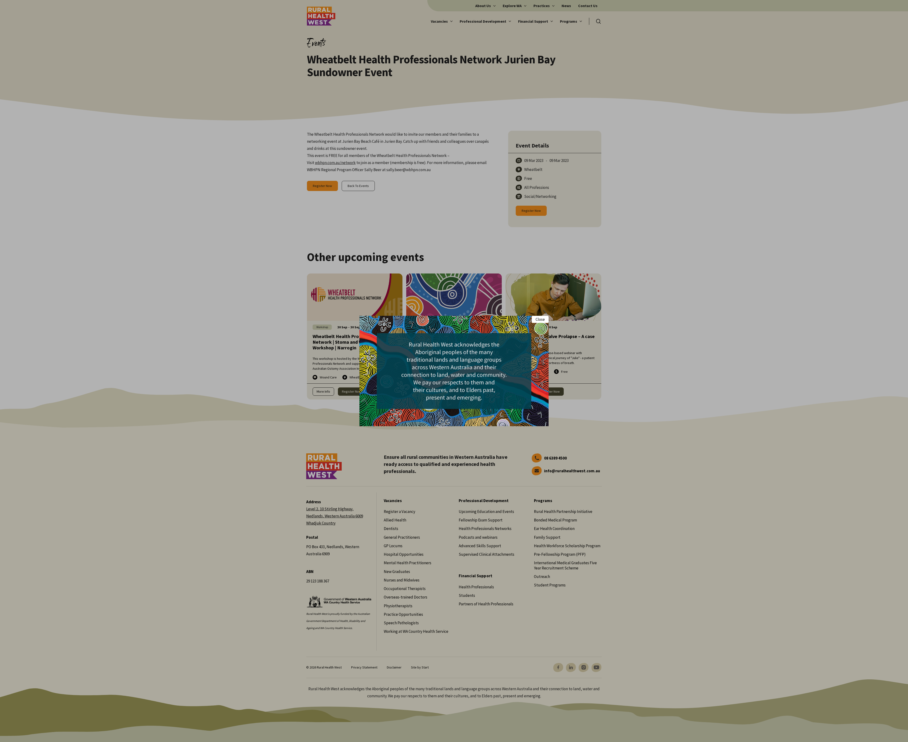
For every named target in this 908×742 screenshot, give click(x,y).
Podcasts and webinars (478, 537)
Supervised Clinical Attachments (486, 554)
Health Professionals (476, 587)
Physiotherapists (398, 605)
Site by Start (420, 667)
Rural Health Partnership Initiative (563, 511)
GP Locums (393, 545)
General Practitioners (402, 537)
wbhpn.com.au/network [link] (335, 162)
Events (316, 41)
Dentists (391, 528)
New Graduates (397, 571)
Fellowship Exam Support (480, 520)
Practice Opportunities (403, 614)
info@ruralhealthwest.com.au (572, 470)
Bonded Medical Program (555, 520)
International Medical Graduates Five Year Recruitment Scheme (565, 565)
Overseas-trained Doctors (405, 597)
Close (540, 319)
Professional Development (484, 500)
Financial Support (475, 575)
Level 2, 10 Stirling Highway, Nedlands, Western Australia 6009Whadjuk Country (334, 516)
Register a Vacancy (399, 511)
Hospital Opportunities (403, 554)
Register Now (322, 186)
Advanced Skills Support (480, 545)
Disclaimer (394, 667)
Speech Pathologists (401, 622)
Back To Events (358, 186)
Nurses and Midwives (401, 580)
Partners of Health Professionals (486, 604)
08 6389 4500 (555, 458)
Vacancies (393, 500)
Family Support (547, 537)
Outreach (542, 576)
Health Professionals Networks (485, 528)
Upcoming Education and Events (486, 511)
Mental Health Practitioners (407, 562)
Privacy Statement (364, 667)
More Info (323, 391)
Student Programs (550, 585)
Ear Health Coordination (554, 528)
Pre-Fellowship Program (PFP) (560, 554)
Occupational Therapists (405, 588)
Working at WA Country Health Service (416, 631)
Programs (543, 500)
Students (467, 595)
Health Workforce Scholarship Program (567, 545)
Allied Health (395, 520)
